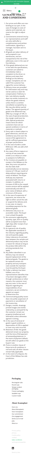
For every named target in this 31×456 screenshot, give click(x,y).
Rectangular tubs (17, 382)
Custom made (16, 396)
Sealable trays (16, 393)
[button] (24, 14)
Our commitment (17, 414)
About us (15, 423)
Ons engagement (17, 416)
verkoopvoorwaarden (19, 442)
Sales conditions (17, 440)
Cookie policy (16, 435)
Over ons (15, 407)
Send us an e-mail (17, 419)
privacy (14, 433)
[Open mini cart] (15, 14)
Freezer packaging (18, 391)
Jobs (13, 421)
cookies (14, 437)
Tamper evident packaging (17, 388)
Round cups (15, 385)
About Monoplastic (18, 409)
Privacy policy (16, 430)
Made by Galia (16, 452)
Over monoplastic (17, 412)
